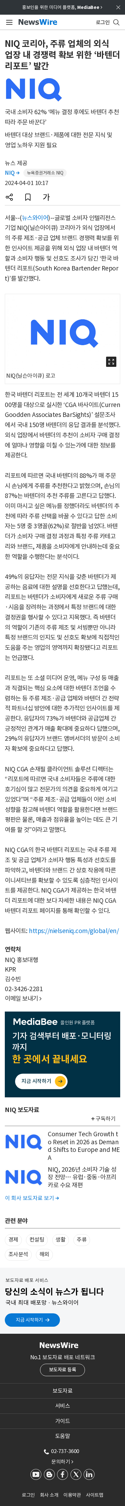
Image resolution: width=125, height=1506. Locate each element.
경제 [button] (13, 1239)
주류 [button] (82, 1239)
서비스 (62, 1405)
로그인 (28, 1495)
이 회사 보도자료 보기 (32, 1198)
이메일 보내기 (23, 998)
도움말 (62, 1436)
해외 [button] (44, 1254)
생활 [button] (60, 1239)
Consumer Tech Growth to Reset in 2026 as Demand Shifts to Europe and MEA (84, 1145)
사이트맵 (94, 1495)
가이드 (62, 1421)
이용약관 (72, 1495)
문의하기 (62, 1461)
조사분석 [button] (18, 1254)
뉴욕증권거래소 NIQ (45, 173)
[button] (9, 197)
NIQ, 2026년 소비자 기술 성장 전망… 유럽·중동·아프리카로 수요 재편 (82, 1177)
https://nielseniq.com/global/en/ (74, 931)
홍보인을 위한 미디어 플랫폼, (62, 7)
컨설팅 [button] (37, 1239)
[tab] (62, 1391)
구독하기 (105, 1118)
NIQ (12, 172)
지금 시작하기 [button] (29, 1320)
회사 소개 (49, 1495)
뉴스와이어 (35, 218)
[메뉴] (8, 22)
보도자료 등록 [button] (62, 1370)
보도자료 (62, 1390)
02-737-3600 (65, 1451)
